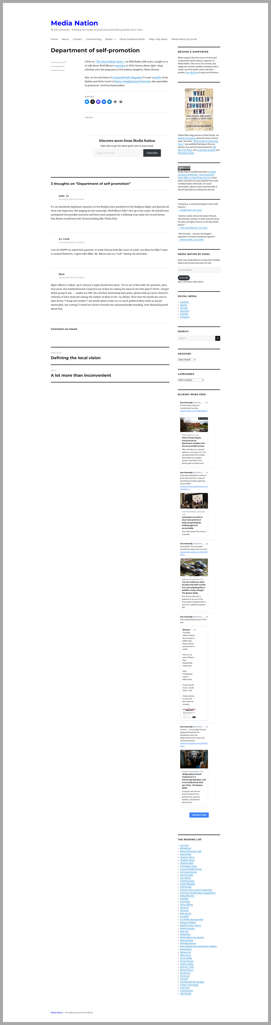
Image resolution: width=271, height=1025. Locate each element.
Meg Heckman (186, 940)
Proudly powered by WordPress (79, 1012)
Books (108, 39)
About (65, 39)
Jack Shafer (185, 902)
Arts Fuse (184, 845)
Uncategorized (58, 66)
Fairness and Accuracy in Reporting (196, 890)
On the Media (186, 958)
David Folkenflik (187, 884)
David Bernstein (187, 881)
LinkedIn (184, 314)
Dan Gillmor (185, 878)
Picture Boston (186, 961)
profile (157, 77)
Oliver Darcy (185, 955)
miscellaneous (57, 70)
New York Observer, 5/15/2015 (193, 228)
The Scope (184, 976)
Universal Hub (186, 991)
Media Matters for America (192, 937)
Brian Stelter (185, 854)
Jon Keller (184, 916)
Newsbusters (186, 949)
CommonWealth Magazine (127, 77)
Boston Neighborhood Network (132, 81)
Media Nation (74, 23)
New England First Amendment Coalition (198, 946)
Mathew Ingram (187, 928)
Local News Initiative (206, 150)
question (120, 65)
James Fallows (186, 905)
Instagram (185, 317)
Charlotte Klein (187, 863)
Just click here (192, 72)
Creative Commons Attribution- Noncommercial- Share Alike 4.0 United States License (197, 175)
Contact (77, 39)
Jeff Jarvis (184, 911)
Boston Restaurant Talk (190, 851)
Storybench (185, 973)
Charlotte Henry (187, 860)
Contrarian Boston (188, 872)
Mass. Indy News (158, 39)
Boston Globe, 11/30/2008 (192, 240)
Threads (184, 308)
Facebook (184, 302)
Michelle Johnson (188, 943)
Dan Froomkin (186, 875)
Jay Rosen (184, 908)
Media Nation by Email (184, 39)
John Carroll (185, 914)
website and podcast (187, 138)
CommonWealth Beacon (191, 869)
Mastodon (184, 311)
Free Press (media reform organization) (198, 893)
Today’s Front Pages (189, 985)
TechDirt (184, 979)
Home (54, 39)
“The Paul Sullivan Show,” (110, 61)
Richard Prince (186, 970)
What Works (185, 994)
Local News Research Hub (191, 919)
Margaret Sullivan (188, 922)
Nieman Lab (185, 952)
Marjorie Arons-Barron (190, 925)
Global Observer (187, 896)
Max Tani (184, 931)
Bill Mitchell (185, 848)
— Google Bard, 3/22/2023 (190, 210)
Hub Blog (184, 899)
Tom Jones (185, 988)
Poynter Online (187, 964)
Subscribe (152, 152)
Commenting (93, 39)
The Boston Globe (186, 153)
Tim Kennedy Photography (192, 982)
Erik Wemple (186, 887)
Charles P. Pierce (187, 857)
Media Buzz (185, 934)
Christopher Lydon (188, 866)
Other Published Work (132, 39)
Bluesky (183, 305)
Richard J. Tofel (187, 967)
